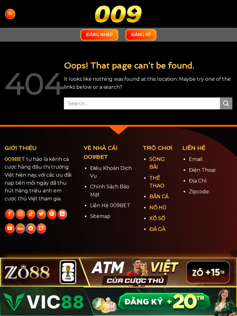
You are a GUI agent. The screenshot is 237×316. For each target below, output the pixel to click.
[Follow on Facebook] (10, 214)
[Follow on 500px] (20, 228)
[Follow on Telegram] (30, 228)
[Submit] (226, 103)
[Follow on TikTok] (30, 214)
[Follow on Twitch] (41, 228)
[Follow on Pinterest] (51, 214)
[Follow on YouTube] (10, 228)
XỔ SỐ (157, 218)
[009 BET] (118, 14)
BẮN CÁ (158, 196)
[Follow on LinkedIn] (62, 214)
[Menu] (10, 14)
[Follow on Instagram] (20, 214)
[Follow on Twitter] (41, 214)
